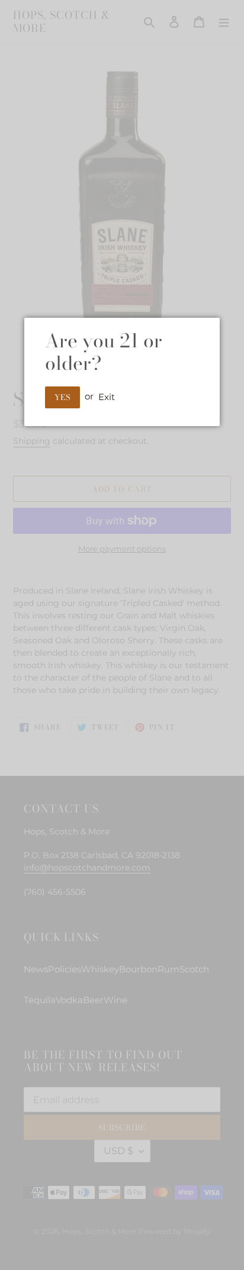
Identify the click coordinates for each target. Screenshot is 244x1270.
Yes (62, 397)
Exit (106, 396)
